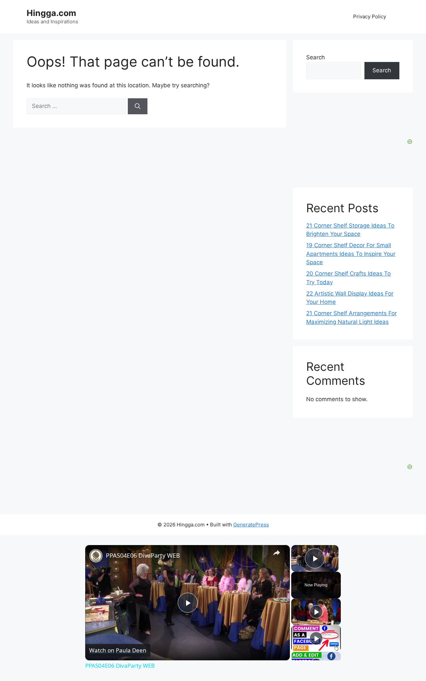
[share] (277, 553)
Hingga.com (51, 13)
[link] (96, 555)
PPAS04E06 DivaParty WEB (143, 555)
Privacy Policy (369, 16)
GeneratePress (251, 524)
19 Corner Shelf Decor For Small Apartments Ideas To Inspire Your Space (350, 254)
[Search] (137, 106)
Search (315, 57)
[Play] (316, 611)
